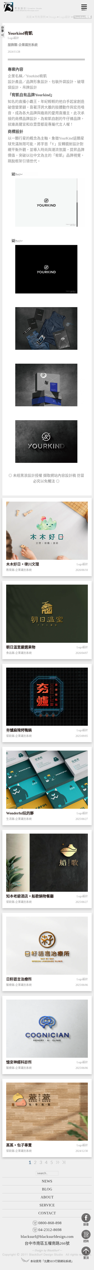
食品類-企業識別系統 (19, 653)
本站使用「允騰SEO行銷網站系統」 (52, 1261)
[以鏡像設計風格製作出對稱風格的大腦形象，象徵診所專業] (47, 1029)
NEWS (47, 1181)
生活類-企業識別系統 (19, 819)
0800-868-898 (50, 1223)
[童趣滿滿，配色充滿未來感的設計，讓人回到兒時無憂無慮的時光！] (47, 780)
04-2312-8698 (50, 1230)
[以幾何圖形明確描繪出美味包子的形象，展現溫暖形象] (47, 1112)
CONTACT (47, 1213)
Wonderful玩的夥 (20, 813)
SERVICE (47, 1205)
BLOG (47, 1189)
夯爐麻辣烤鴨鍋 (19, 730)
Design (52, 17)
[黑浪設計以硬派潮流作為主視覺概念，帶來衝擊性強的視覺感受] (47, 697)
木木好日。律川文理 (22, 564)
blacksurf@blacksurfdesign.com (47, 1236)
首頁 (29, 17)
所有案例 (40, 17)
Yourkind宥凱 (82, 17)
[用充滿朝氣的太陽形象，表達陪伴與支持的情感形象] (47, 946)
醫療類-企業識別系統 (19, 985)
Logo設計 (64, 17)
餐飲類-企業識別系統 (19, 736)
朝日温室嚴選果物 (20, 647)
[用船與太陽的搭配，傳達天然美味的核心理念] (47, 863)
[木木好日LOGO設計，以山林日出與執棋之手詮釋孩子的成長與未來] (47, 531)
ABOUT (47, 1197)
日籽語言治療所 (19, 979)
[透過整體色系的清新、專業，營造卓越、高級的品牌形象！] (47, 614)
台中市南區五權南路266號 (47, 1243)
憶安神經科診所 (19, 1062)
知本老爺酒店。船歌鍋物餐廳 (30, 896)
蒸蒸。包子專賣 (19, 1145)
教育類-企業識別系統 (19, 570)
